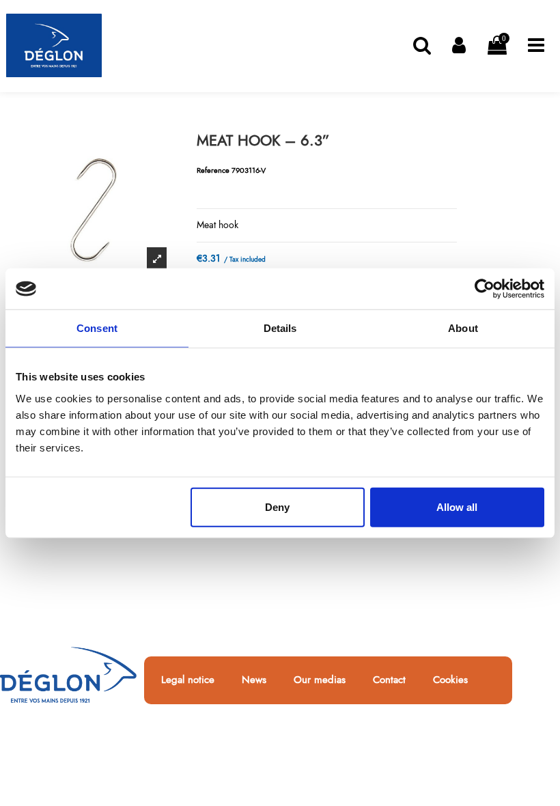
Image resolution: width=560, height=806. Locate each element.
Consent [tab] (96, 328)
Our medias (320, 680)
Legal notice (187, 680)
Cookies (450, 680)
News (254, 680)
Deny (277, 506)
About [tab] (463, 328)
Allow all (456, 506)
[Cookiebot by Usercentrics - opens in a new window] (484, 289)
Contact (389, 680)
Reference (213, 170)
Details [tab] (280, 328)
